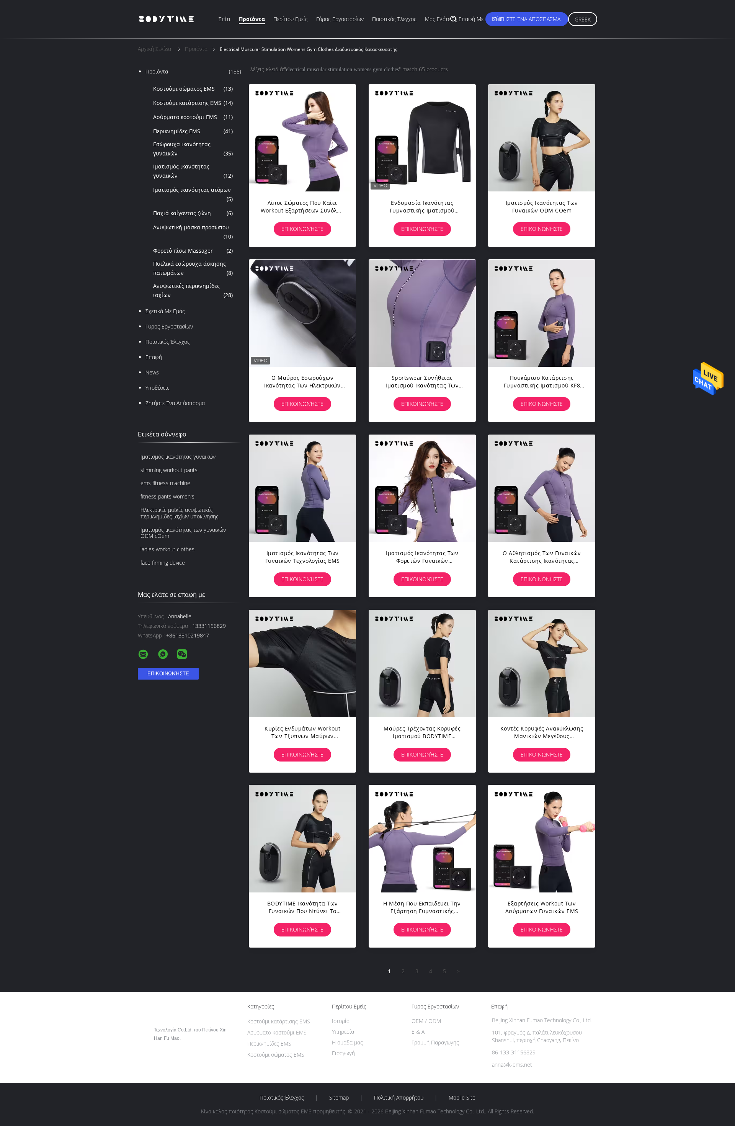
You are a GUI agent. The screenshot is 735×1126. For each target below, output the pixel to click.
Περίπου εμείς (290, 19)
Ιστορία (341, 1021)
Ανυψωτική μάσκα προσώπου (193, 232)
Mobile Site (462, 1097)
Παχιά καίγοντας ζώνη (193, 213)
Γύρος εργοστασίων (340, 19)
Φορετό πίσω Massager (193, 250)
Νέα (496, 19)
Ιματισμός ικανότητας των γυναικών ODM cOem (183, 533)
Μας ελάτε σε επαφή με (454, 19)
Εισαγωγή (343, 1053)
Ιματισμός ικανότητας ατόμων (193, 194)
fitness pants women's (167, 496)
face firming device (162, 562)
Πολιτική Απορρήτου (398, 1097)
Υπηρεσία (343, 1031)
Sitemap (339, 1097)
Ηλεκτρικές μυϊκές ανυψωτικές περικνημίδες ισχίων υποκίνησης (179, 513)
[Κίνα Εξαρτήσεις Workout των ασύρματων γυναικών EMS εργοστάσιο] (541, 838)
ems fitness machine (165, 483)
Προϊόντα (252, 19)
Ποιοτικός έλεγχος (394, 19)
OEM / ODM (426, 1021)
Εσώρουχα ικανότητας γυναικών (193, 149)
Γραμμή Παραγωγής (435, 1042)
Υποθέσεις (157, 387)
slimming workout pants (169, 470)
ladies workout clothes (167, 549)
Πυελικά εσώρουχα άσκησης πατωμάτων (193, 268)
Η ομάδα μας (347, 1042)
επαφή (153, 357)
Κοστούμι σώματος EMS (193, 88)
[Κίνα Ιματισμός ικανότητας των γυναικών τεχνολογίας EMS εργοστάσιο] (302, 488)
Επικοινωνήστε (302, 228)
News (152, 372)
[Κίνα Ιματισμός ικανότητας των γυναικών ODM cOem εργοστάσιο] (541, 137)
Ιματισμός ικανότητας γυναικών (193, 171)
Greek (583, 19)
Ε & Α (418, 1031)
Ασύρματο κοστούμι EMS (193, 117)
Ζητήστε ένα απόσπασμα (526, 19)
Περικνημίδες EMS (193, 131)
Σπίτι (224, 19)
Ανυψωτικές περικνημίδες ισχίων (193, 290)
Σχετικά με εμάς (165, 311)
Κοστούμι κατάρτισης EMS (193, 102)
